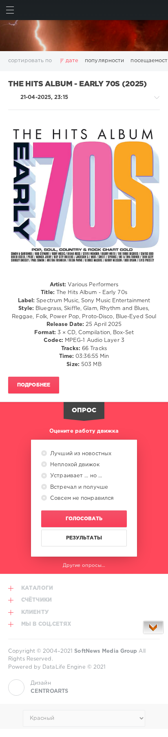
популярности (104, 60)
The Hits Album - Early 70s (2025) (77, 84)
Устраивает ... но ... (75, 476)
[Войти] (158, 10)
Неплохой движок (74, 465)
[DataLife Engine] (84, 35)
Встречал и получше (78, 487)
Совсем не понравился (81, 498)
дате (72, 60)
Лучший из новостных (80, 454)
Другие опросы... (84, 565)
